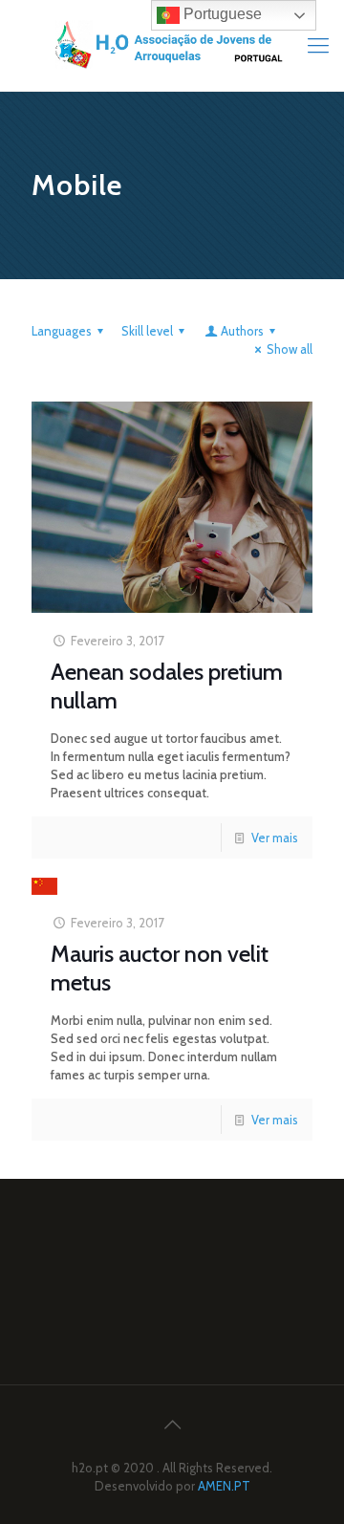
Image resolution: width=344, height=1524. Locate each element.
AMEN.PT (224, 1485)
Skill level (147, 330)
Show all (289, 349)
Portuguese (221, 14)
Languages (62, 330)
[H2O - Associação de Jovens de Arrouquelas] (172, 45)
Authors (242, 330)
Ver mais (274, 837)
